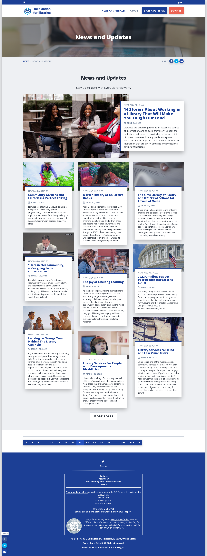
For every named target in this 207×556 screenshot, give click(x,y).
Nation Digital (118, 547)
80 (73, 442)
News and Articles (114, 10)
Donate (176, 10)
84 (101, 442)
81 (80, 442)
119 (132, 442)
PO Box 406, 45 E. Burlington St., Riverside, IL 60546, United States (103, 538)
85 (108, 442)
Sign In (179, 2)
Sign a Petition (154, 10)
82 (87, 442)
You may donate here (77, 492)
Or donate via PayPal (103, 509)
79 (65, 442)
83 (94, 442)
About (134, 10)
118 (123, 442)
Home (26, 61)
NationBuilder (101, 547)
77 (51, 442)
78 (58, 442)
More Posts (103, 416)
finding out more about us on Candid (100, 525)
